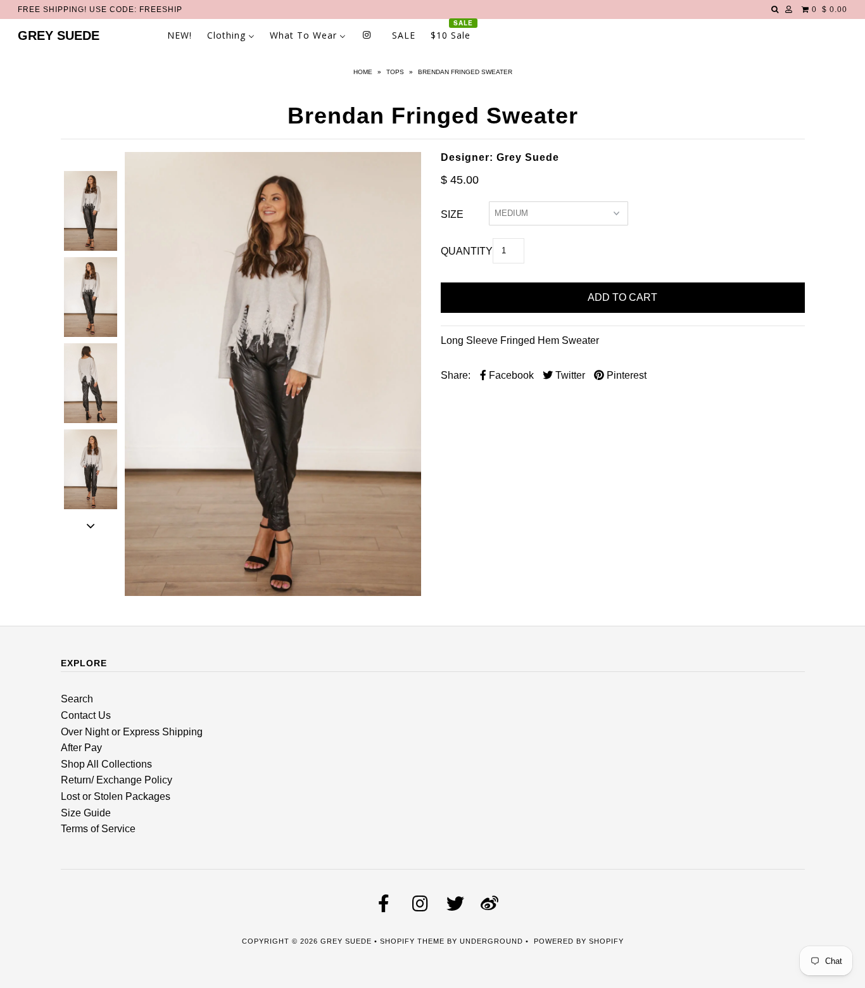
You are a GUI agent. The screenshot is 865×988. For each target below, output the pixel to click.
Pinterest (625, 375)
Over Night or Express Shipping (132, 731)
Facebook (510, 375)
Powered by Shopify (579, 941)
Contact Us (86, 715)
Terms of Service (98, 828)
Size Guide (86, 813)
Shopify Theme (412, 941)
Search (77, 699)
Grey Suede (58, 35)
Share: (455, 375)
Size (452, 214)
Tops (395, 71)
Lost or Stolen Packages (115, 796)
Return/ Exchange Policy (116, 780)
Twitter (569, 375)
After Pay (81, 747)
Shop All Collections (106, 764)
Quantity (467, 251)
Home (362, 71)
